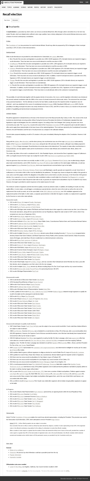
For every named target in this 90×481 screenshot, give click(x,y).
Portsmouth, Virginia (37, 219)
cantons (54, 56)
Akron (19, 296)
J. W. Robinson (22, 204)
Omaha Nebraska (23, 301)
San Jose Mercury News (38, 340)
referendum (25, 141)
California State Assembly (25, 223)
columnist (48, 340)
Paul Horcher (39, 223)
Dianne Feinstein (35, 284)
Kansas (20, 170)
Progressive (17, 144)
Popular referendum (15, 455)
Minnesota (26, 170)
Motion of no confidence (16, 450)
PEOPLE (36, 7)
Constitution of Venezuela (23, 417)
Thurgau (12, 80)
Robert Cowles (36, 306)
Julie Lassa (56, 374)
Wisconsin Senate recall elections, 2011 (32, 371)
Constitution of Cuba (14, 45)
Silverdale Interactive (66, 478)
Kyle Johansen (38, 391)
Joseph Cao (16, 347)
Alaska (10, 170)
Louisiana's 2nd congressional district (44, 347)
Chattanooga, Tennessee (49, 364)
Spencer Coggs (23, 374)
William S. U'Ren (11, 146)
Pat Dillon (54, 340)
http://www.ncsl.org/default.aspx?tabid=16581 (61, 156)
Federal (15, 350)
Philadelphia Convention (52, 125)
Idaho (37, 326)
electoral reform (69, 141)
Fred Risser (65, 374)
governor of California (31, 240)
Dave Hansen (36, 303)
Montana (31, 170)
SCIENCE (23, 7)
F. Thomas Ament (70, 233)
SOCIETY (50, 7)
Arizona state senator (24, 269)
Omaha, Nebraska (35, 216)
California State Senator (24, 287)
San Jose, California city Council (38, 291)
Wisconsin (21, 394)
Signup (81, 2)
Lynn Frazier (48, 160)
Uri (11, 85)
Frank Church (30, 326)
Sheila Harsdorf (36, 308)
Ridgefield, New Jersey (41, 298)
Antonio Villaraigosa (44, 362)
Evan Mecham (31, 165)
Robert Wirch (36, 315)
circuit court (19, 366)
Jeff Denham (35, 287)
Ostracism (13, 452)
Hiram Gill (20, 202)
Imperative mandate (15, 457)
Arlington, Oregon (44, 250)
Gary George (36, 242)
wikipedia (24, 471)
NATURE (30, 7)
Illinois (13, 177)
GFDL (68, 471)
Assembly (64, 343)
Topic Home (7, 20)
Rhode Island (39, 170)
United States (35, 144)
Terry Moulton (36, 403)
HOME (4, 7)
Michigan (25, 381)
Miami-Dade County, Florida (40, 254)
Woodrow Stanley (23, 231)
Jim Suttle (35, 301)
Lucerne (72, 104)
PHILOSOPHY (58, 7)
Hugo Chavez (55, 419)
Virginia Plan (26, 125)
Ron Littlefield (36, 364)
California (47, 163)
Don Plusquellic (30, 296)
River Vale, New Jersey (30, 221)
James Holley (22, 219)
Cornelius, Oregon (35, 261)
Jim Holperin (35, 317)
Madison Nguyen (58, 291)
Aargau (51, 104)
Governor (31, 381)
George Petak (36, 228)
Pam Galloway (36, 406)
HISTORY (43, 7)
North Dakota (63, 160)
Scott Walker (33, 394)
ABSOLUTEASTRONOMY (13, 2)
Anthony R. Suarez (27, 298)
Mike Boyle (21, 216)
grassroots (76, 338)
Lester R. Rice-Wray (16, 467)
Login (87, 2)
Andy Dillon (47, 289)
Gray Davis (40, 163)
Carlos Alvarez (22, 254)
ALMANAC (16, 7)
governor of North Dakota (33, 207)
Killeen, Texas (26, 266)
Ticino (11, 73)
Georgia (14, 170)
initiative (57, 97)
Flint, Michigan (38, 231)
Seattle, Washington (35, 202)
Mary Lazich (78, 374)
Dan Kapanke (36, 259)
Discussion (15, 20)
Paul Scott (35, 271)
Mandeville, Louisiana (77, 352)
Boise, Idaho (36, 204)
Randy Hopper (36, 257)
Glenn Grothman (45, 374)
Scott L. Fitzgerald (37, 399)
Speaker (54, 343)
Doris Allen (41, 226)
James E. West (22, 245)
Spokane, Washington (39, 245)
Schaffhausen (14, 63)
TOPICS (9, 7)
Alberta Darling (36, 313)
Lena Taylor (13, 374)
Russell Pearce (34, 269)
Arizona (18, 165)
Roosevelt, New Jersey (37, 247)
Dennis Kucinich (38, 282)
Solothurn (12, 68)
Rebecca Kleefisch (41, 396)
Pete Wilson (29, 338)
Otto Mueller (40, 279)
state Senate (22, 345)
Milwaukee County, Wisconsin (31, 233)
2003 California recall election (52, 191)
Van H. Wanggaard (37, 401)
